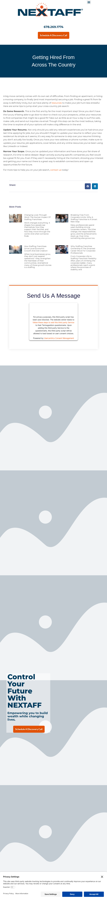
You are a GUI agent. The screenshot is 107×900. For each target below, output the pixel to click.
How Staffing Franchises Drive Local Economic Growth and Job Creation (35, 248)
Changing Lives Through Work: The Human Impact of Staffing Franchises (37, 217)
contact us (55, 170)
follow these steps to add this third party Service (53, 322)
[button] (89, 2)
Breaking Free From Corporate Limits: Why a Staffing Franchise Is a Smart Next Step (84, 218)
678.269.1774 (53, 27)
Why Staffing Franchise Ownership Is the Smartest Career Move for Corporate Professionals (83, 249)
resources (57, 103)
